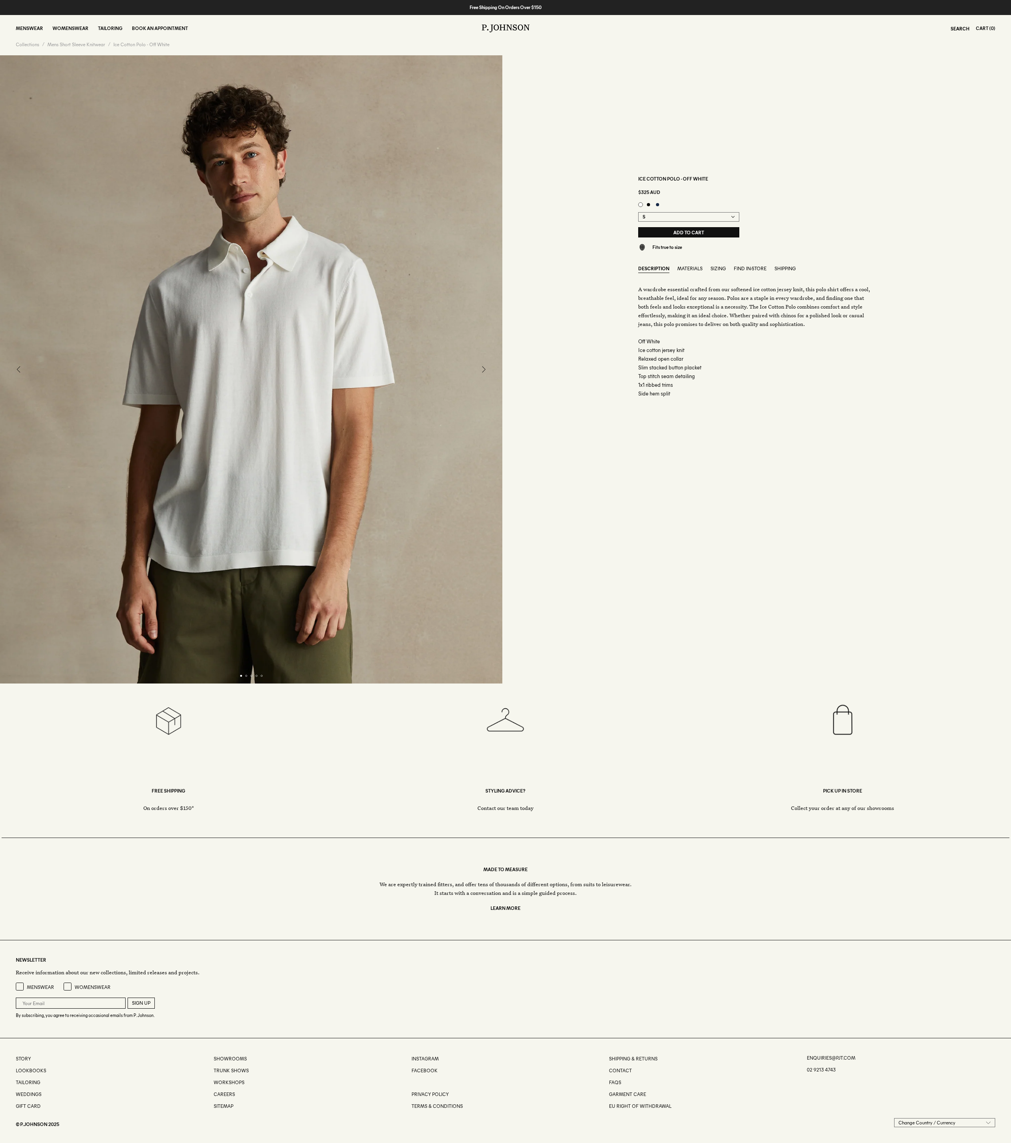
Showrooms (230, 1059)
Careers (224, 1094)
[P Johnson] (506, 28)
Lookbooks (31, 1070)
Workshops (229, 1082)
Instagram (425, 1059)
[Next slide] (483, 369)
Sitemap (223, 1106)
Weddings (28, 1094)
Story (23, 1059)
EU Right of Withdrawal (640, 1106)
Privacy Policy (430, 1094)
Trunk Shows (231, 1070)
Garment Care (627, 1094)
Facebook (425, 1070)
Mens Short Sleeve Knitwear (76, 44)
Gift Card (28, 1106)
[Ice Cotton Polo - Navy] (657, 204)
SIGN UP (141, 1003)
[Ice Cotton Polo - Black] (648, 204)
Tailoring (28, 1082)
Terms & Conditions (437, 1106)
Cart (982, 28)
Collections (27, 44)
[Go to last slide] (19, 369)
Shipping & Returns (633, 1059)
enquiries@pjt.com (831, 1058)
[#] (412, 1082)
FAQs (615, 1082)
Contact (620, 1070)
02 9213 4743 (821, 1070)
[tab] (241, 676)
